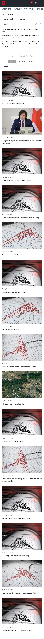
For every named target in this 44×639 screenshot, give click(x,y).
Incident (12, 61)
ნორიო (31, 61)
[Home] (3, 3)
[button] (7, 9)
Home (3, 14)
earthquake (22, 61)
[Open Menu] (40, 3)
